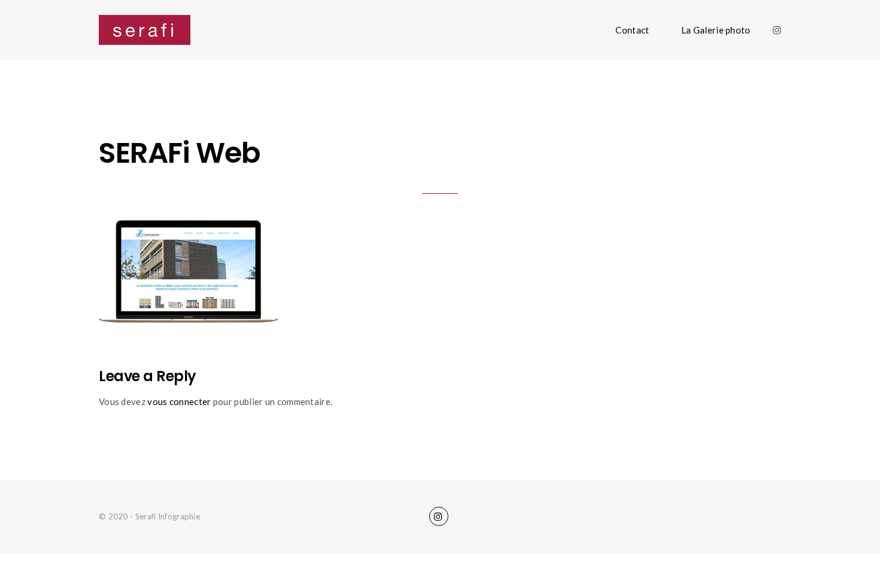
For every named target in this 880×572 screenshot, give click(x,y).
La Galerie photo (716, 30)
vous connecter (179, 401)
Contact (632, 30)
